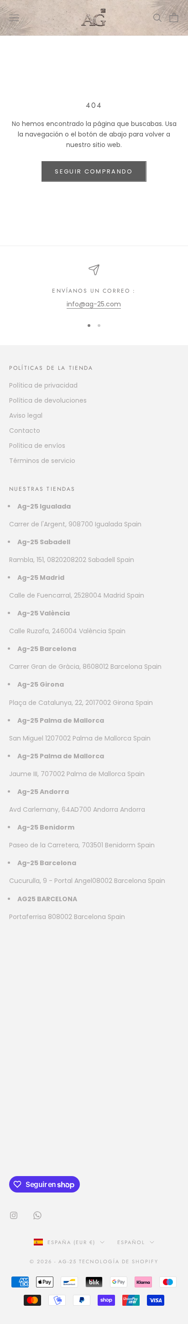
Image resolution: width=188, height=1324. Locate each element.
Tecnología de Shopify (119, 1261)
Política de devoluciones (48, 400)
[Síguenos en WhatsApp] (37, 1215)
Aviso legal (25, 415)
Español (131, 1242)
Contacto (24, 430)
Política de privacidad (43, 385)
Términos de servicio (42, 460)
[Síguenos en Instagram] (13, 1215)
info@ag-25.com (94, 304)
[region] (94, 287)
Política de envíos (37, 445)
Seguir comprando (94, 171)
